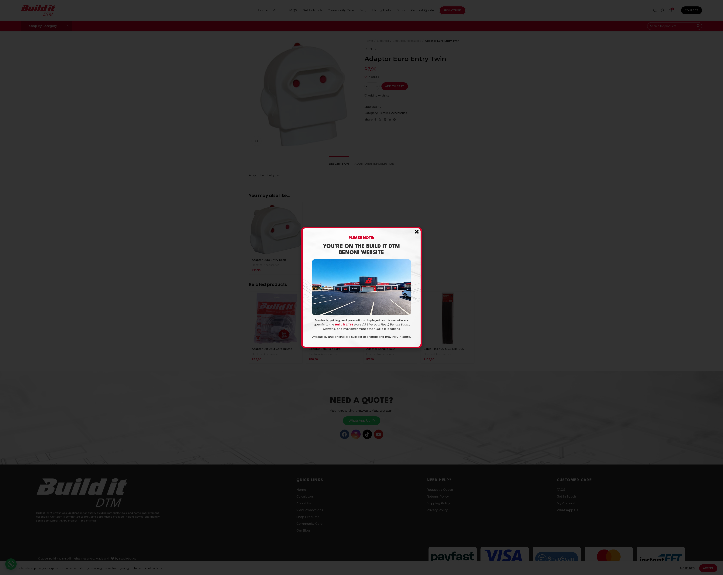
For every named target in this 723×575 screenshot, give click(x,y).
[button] (416, 231)
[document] (361, 287)
